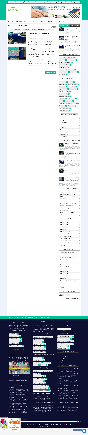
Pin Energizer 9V (71, 60)
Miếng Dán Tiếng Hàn (65, 210)
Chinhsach (36, 337)
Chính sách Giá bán (37, 339)
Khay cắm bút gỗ (64, 243)
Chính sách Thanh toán (38, 344)
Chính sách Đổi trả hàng (38, 351)
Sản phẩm (26, 21)
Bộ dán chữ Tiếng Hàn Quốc (67, 257)
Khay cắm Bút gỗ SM (65, 233)
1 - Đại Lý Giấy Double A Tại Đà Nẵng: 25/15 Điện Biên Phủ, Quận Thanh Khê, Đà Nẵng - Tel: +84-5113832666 (43, 398)
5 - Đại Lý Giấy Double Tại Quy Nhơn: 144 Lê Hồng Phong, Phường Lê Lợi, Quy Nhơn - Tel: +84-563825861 (67, 392)
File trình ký (63, 122)
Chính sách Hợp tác (37, 342)
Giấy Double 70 (64, 259)
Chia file (62, 120)
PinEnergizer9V (62, 74)
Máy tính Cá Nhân (64, 129)
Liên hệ (65, 21)
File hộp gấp (68, 101)
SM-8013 (62, 287)
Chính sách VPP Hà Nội (38, 346)
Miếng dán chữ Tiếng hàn (66, 215)
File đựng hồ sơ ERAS (63, 110)
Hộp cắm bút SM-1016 (65, 222)
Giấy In (62, 125)
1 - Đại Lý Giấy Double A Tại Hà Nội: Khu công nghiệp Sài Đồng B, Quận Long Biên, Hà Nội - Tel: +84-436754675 (19, 380)
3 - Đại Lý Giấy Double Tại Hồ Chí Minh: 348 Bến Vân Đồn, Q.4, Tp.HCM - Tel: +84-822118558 (67, 382)
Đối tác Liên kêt (51, 21)
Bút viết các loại (64, 118)
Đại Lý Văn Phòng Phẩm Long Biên (41, 388)
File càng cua (61, 98)
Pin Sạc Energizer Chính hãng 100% (66, 69)
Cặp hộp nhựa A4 (62, 89)
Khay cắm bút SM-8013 (65, 240)
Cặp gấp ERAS (62, 81)
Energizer (61, 57)
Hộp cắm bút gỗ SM (65, 231)
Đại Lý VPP (36, 373)
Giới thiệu (19, 21)
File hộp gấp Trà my (63, 103)
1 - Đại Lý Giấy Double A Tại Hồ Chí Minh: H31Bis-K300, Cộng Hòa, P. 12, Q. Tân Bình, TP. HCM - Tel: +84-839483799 (67, 370)
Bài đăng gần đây (64, 25)
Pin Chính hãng (70, 57)
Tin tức (37, 317)
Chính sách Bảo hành (46, 337)
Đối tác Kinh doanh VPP (14, 341)
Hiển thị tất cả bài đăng (44, 29)
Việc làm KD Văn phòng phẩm (15, 345)
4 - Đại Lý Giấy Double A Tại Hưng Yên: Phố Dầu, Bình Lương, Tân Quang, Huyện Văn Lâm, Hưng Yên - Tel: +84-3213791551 (19, 396)
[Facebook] (80, 318)
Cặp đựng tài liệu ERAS (64, 96)
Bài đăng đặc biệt (75, 25)
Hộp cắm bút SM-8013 (65, 227)
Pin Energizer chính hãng (64, 64)
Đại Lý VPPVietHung (38, 381)
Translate (68, 331)
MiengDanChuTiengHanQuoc (67, 196)
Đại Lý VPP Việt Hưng (38, 376)
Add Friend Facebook (62, 356)
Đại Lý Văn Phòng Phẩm (38, 383)
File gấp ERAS (71, 98)
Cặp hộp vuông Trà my (63, 91)
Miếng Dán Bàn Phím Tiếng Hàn (68, 203)
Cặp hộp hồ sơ (62, 86)
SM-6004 (62, 285)
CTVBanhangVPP (12, 343)
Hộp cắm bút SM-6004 (65, 224)
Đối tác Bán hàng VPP (13, 336)
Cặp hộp (71, 81)
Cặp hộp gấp (61, 84)
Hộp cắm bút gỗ (64, 229)
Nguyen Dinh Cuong (71, 424)
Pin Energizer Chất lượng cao (65, 62)
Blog (59, 21)
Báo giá (42, 21)
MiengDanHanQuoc (65, 198)
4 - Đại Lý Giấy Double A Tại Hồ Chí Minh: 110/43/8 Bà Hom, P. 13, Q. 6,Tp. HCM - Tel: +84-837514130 (67, 387)
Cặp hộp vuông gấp (63, 93)
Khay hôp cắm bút (65, 245)
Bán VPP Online (12, 333)
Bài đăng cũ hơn (50, 72)
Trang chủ (11, 21)
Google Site (60, 362)
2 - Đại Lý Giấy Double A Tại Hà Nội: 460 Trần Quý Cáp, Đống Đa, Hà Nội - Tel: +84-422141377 (19, 385)
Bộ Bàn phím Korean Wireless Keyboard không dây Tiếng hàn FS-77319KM (72, 38)
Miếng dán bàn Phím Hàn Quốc (68, 212)
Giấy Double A (64, 262)
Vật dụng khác (64, 136)
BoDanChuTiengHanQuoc (67, 252)
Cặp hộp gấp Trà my (72, 84)
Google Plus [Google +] (62, 358)
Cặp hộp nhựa (71, 86)
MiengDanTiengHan (65, 201)
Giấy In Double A (64, 266)
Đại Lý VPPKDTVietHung (39, 378)
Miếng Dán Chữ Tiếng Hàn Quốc (68, 205)
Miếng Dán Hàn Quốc (65, 208)
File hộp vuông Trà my (15, 33)
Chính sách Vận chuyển (38, 349)
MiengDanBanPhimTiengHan (67, 194)
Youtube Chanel (61, 360)
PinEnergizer (73, 72)
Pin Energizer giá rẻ (63, 67)
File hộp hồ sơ (74, 103)
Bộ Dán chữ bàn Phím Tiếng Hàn (68, 255)
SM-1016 (62, 282)
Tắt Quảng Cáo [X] (4, 417)
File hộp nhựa (62, 105)
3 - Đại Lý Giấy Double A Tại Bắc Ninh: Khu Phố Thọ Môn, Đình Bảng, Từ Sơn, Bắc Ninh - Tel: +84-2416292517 (19, 391)
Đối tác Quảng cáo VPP (14, 338)
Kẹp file (62, 127)
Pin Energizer (61, 60)
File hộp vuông (13, 48)
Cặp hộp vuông (73, 89)
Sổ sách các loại (64, 134)
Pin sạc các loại (64, 132)
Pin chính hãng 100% (63, 72)
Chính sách (35, 21)
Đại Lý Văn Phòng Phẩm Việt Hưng (41, 390)
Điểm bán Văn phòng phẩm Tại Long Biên (42, 371)
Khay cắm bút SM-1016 (65, 236)
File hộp (60, 101)
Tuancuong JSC (44, 426)
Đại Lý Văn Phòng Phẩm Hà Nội (40, 385)
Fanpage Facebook (61, 354)
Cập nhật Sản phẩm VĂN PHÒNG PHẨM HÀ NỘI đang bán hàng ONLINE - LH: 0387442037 (19, 354)
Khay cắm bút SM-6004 (65, 238)
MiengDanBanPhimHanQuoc (67, 191)
